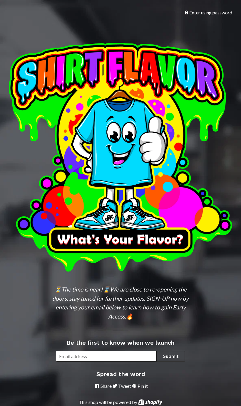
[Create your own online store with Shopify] (150, 402)
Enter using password (210, 12)
